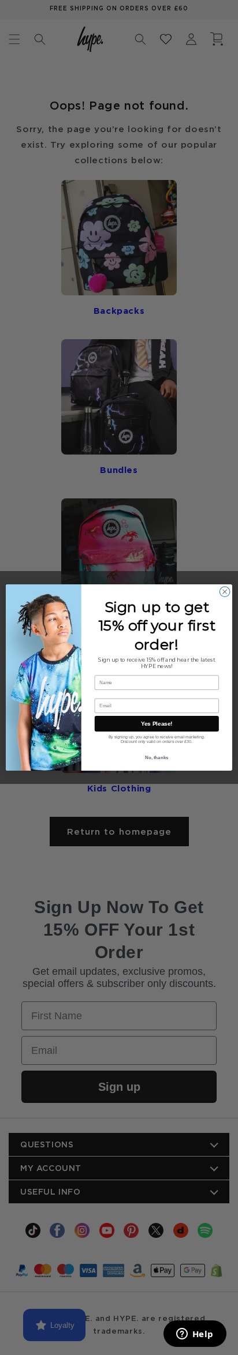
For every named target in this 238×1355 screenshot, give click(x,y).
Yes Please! (157, 723)
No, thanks (157, 757)
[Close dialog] (225, 592)
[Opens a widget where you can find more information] (194, 1334)
